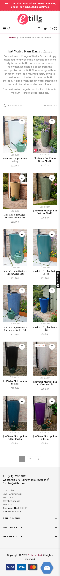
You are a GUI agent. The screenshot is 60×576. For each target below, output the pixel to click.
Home (12, 37)
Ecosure (15, 154)
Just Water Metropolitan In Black (15, 382)
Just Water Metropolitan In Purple (45, 437)
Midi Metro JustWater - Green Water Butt (15, 272)
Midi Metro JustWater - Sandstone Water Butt (15, 216)
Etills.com (45, 154)
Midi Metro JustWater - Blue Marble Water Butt (15, 328)
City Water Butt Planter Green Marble (45, 159)
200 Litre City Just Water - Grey (15, 159)
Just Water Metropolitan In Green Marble (45, 212)
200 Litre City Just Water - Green (45, 272)
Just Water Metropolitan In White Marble (45, 383)
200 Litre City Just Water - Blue (45, 328)
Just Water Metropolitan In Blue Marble (15, 437)
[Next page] (38, 459)
